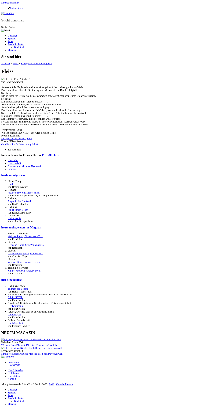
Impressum (13, 362)
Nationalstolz (14, 218)
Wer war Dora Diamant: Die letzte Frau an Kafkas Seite (29, 345)
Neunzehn (13, 160)
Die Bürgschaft (15, 323)
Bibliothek (19, 47)
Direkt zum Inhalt (10, 2)
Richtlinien (13, 373)
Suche (4, 27)
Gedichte (12, 35)
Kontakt (12, 378)
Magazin (12, 50)
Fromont (12, 169)
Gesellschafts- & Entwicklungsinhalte (20, 144)
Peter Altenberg (50, 155)
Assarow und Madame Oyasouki (24, 166)
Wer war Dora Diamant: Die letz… (25, 262)
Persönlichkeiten (16, 44)
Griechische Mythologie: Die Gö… (25, 253)
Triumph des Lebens (18, 288)
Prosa (10, 41)
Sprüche (12, 38)
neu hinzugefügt (11, 279)
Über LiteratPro (15, 370)
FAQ (51, 384)
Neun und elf (14, 163)
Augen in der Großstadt (19, 201)
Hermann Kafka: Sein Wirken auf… (26, 245)
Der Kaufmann (15, 306)
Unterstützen (16, 8)
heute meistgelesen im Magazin (21, 227)
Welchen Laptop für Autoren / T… (25, 236)
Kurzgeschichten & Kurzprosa (36, 63)
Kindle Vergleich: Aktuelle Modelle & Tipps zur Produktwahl (32, 353)
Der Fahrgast (14, 314)
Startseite (5, 63)
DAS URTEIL (15, 297)
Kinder (11, 184)
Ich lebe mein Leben (18, 209)
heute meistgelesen (13, 175)
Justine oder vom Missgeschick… (24, 192)
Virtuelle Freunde (64, 384)
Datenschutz (14, 365)
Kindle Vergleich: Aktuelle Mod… (25, 270)
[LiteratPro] (7, 13)
